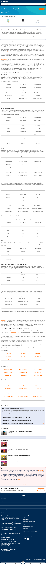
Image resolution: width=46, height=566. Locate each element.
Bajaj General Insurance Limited (29, 521)
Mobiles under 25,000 (8, 372)
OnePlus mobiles (37, 356)
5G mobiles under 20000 (23, 396)
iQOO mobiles (37, 353)
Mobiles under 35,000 (38, 372)
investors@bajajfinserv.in (9, 547)
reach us (19, 479)
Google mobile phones (11, 51)
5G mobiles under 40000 (23, 399)
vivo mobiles (8, 353)
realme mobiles (8, 356)
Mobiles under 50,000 (8, 375)
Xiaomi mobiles (23, 361)
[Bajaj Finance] (5, 1)
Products (23, 563)
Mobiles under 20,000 (37, 369)
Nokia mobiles (23, 359)
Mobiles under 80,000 (37, 375)
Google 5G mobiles (23, 388)
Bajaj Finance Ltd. (26, 519)
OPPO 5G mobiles (8, 383)
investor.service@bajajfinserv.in (10, 527)
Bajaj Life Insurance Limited (28, 523)
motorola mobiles (8, 361)
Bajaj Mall (3, 320)
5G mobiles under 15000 (8, 396)
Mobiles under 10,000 (8, 369)
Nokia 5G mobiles (37, 383)
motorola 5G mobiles (8, 385)
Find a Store (41, 8)
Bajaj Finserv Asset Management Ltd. (30, 531)
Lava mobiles (23, 353)
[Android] (25, 539)
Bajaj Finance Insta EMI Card (14, 332)
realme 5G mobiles (23, 383)
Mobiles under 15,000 (23, 369)
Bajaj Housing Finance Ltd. (28, 526)
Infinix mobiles (37, 359)
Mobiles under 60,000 (23, 375)
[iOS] (28, 539)
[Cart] (44, 1)
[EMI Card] (40, 1)
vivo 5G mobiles (8, 388)
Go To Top (23, 495)
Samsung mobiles (8, 359)
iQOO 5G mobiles (38, 388)
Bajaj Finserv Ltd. (26, 517)
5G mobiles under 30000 (8, 399)
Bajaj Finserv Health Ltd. (27, 529)
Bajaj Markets (25, 524)
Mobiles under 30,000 (23, 372)
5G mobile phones (4, 59)
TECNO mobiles (23, 356)
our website (40, 470)
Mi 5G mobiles (37, 385)
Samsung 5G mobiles (23, 385)
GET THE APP (41, 489)
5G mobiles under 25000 (37, 396)
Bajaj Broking (25, 528)
